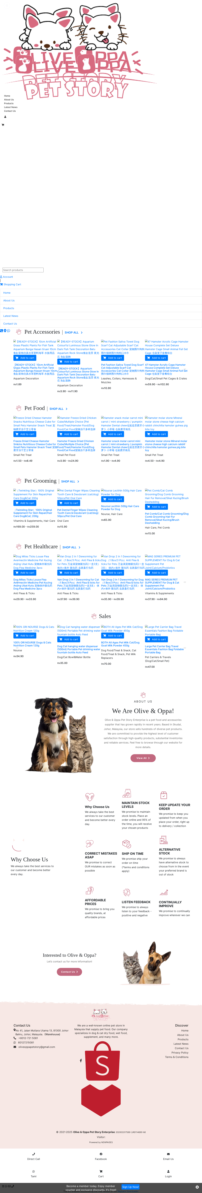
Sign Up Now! (130, 1186)
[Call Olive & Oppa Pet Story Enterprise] (2, 330)
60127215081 (25, 1042)
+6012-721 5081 (27, 1038)
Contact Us (10, 111)
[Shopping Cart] (3, 125)
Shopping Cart (12, 284)
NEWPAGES (107, 1142)
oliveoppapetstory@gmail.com (36, 1046)
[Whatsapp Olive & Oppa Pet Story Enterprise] (8, 330)
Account (7, 276)
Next (184, 368)
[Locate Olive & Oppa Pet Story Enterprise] (5, 330)
